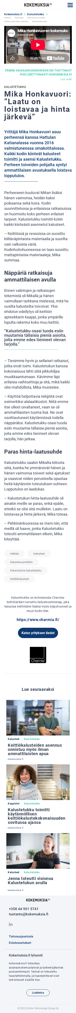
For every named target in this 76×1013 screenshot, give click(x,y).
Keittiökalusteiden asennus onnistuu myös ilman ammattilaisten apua (35, 749)
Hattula (7, 17)
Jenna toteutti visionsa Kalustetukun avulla (30, 880)
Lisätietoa (38, 992)
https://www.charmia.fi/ (38, 619)
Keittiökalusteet (39, 21)
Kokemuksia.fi (13, 14)
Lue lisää (66, 79)
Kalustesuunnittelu (36, 17)
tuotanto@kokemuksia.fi (28, 914)
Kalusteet (19, 17)
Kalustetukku (35, 14)
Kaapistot (14, 803)
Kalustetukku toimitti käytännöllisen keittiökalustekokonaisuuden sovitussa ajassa (36, 816)
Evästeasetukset (20, 942)
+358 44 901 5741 (24, 909)
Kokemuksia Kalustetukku (16, 21)
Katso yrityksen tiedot (38, 633)
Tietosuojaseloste (21, 936)
